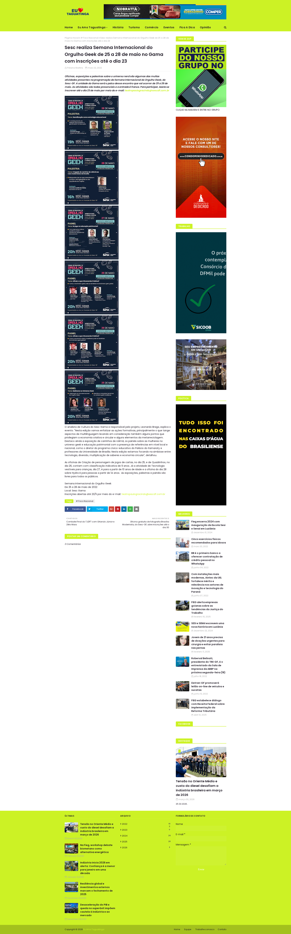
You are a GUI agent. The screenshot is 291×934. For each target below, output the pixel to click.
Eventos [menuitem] (169, 27)
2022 (146, 824)
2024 (146, 835)
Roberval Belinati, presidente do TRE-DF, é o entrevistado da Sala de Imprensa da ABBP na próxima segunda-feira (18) (208, 665)
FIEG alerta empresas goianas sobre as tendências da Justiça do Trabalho (207, 608)
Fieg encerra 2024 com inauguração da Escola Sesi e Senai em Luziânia (208, 525)
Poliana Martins (75, 67)
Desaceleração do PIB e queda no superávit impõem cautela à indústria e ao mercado (97, 910)
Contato (222, 929)
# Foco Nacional (89, 37)
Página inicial (72, 37)
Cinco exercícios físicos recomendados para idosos (208, 540)
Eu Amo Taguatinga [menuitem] (91, 27)
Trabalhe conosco (204, 929)
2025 (146, 841)
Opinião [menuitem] (205, 27)
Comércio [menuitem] (151, 27)
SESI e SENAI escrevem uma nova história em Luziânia (207, 625)
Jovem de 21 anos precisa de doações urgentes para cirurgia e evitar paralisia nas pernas (207, 643)
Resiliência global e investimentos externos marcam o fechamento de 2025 (96, 889)
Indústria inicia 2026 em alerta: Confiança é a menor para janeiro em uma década (97, 868)
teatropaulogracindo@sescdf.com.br (147, 90)
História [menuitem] (118, 27)
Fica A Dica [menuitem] (187, 27)
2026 (146, 847)
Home (177, 929)
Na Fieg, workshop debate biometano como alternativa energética (96, 848)
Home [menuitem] (69, 27)
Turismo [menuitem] (134, 27)
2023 (146, 829)
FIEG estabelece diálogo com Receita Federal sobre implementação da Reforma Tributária (208, 706)
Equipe (187, 929)
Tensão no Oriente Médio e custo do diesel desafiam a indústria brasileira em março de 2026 (199, 788)
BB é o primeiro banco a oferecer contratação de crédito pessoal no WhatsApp (207, 558)
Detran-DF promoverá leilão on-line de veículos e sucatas (207, 686)
